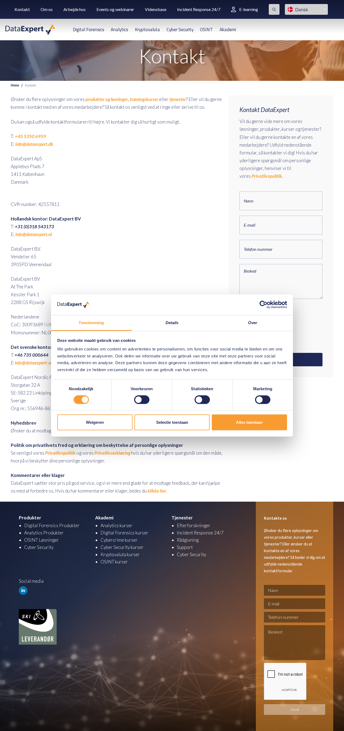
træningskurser (144, 99)
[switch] (141, 399)
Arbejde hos (74, 9)
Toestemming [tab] (91, 322)
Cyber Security (180, 29)
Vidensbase (155, 9)
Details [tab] (172, 322)
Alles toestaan (249, 422)
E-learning (248, 9)
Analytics (119, 29)
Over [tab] (252, 322)
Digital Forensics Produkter (52, 525)
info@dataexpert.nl (33, 234)
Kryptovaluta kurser (120, 554)
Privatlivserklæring (112, 453)
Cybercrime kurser (119, 540)
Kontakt (22, 9)
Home (15, 85)
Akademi (228, 29)
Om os (47, 9)
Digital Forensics (88, 29)
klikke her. (157, 491)
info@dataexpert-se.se (36, 363)
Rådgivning (188, 540)
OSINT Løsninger (41, 540)
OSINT (206, 29)
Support (185, 547)
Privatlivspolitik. (267, 176)
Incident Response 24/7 (198, 9)
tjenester (177, 99)
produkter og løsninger (106, 99)
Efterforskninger (193, 525)
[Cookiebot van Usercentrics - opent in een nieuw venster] (263, 305)
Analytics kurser (116, 525)
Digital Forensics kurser (124, 532)
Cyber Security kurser (122, 547)
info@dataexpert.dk (34, 144)
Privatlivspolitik (60, 453)
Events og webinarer (115, 9)
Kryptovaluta (147, 29)
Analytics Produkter (44, 532)
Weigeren (95, 422)
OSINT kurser (114, 561)
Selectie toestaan (172, 422)
